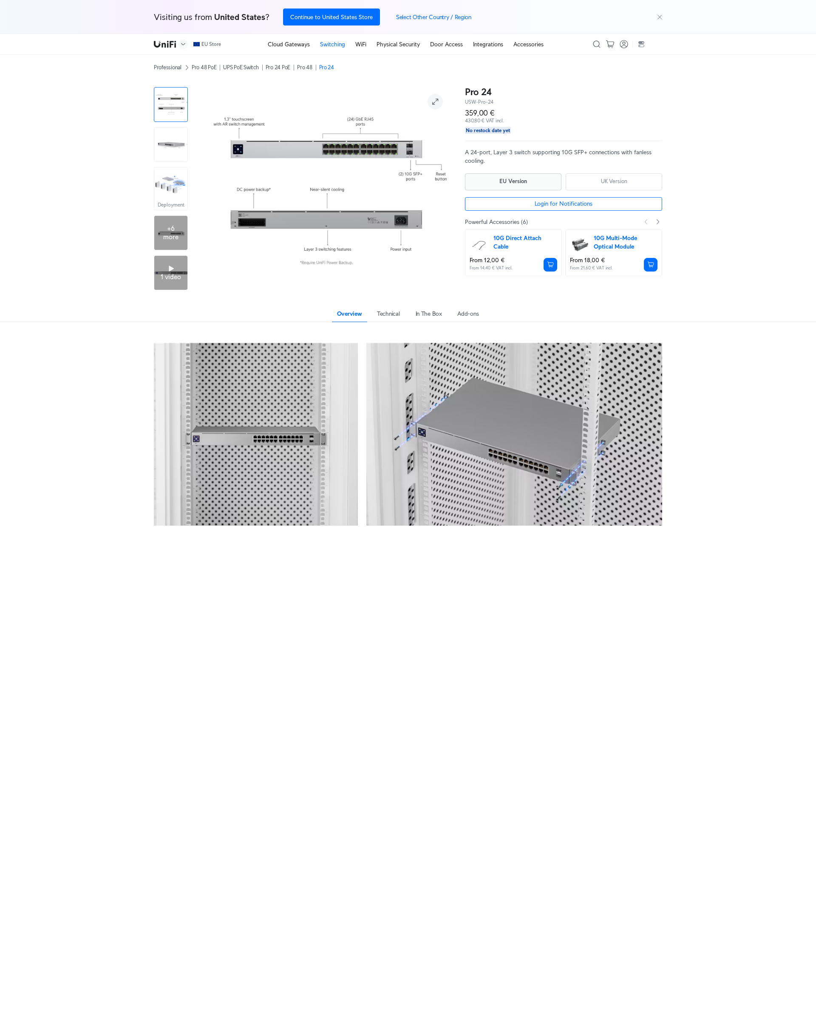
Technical (388, 313)
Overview (349, 313)
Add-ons (468, 313)
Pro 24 (326, 67)
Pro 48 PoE (204, 67)
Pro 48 (304, 67)
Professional (167, 67)
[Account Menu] (624, 44)
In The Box (429, 313)
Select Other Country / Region (433, 17)
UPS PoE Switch (240, 67)
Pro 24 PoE (278, 67)
